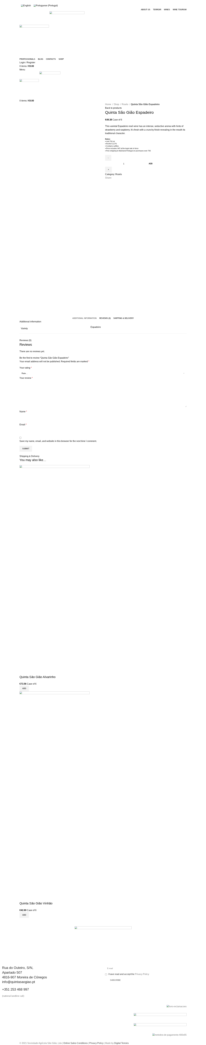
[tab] (84, 318)
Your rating (25, 368)
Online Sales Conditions (75, 1043)
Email (23, 424)
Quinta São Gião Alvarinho (37, 677)
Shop (117, 104)
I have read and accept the (128, 974)
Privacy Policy (142, 974)
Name (23, 411)
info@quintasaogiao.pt (18, 982)
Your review (26, 378)
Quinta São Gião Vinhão (35, 903)
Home (108, 104)
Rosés (125, 104)
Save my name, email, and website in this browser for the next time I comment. (58, 441)
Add (150, 164)
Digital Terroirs (121, 1043)
